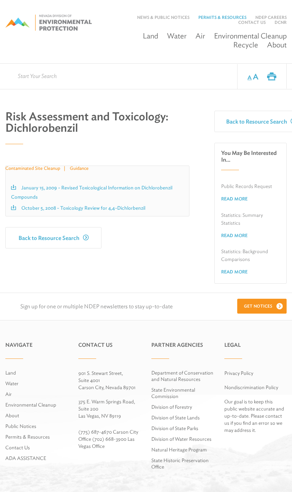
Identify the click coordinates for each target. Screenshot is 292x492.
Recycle (245, 44)
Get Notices (258, 306)
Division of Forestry (171, 407)
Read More (234, 198)
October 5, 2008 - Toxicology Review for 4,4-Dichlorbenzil (83, 208)
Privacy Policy (238, 373)
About (277, 44)
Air (200, 35)
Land (150, 35)
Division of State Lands (175, 417)
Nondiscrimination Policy (251, 387)
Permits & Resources (222, 17)
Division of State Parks (174, 428)
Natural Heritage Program (179, 449)
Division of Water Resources (181, 439)
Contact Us (252, 22)
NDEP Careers (271, 17)
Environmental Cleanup (30, 405)
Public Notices (20, 426)
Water (177, 35)
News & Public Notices (163, 17)
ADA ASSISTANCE (25, 458)
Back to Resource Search (49, 238)
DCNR (281, 22)
